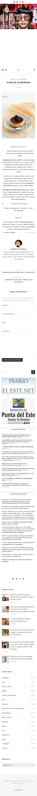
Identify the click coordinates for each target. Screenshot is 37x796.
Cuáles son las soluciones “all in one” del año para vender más (18, 555)
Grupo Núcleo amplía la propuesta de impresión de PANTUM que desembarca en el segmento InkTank (17, 441)
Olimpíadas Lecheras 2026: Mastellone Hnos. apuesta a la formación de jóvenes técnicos (17, 549)
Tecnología (5, 744)
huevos (17, 162)
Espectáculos (6, 713)
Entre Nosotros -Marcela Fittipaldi (13, 708)
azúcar (26, 162)
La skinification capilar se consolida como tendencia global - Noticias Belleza (18, 528)
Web (3, 322)
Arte (3, 682)
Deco (3, 700)
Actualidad (5, 678)
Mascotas (5, 722)
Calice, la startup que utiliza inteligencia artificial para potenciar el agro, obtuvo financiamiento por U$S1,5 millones (16, 501)
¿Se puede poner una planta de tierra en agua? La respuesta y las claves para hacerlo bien (18, 452)
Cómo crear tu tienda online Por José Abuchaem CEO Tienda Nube (18, 543)
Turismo (4, 748)
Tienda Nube (7, 542)
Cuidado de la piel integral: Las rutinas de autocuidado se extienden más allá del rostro (16, 484)
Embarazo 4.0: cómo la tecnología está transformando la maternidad (14, 464)
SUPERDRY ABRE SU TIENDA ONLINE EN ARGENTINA (17, 447)
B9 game (5, 559)
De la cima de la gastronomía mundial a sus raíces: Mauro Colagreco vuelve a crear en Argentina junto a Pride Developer (18, 458)
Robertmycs (6, 554)
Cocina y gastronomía (18, 79)
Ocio (3, 730)
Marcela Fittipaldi (9, 232)
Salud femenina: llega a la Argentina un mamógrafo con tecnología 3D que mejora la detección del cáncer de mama (17, 537)
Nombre (5, 305)
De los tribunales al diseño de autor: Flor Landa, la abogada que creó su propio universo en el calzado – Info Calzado (18, 513)
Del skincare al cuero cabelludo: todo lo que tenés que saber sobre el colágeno (17, 531)
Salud (3, 739)
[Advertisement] (18, 48)
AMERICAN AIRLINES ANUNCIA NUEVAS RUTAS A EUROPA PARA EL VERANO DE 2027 (16, 436)
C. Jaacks (22, 783)
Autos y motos (6, 686)
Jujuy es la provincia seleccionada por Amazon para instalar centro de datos (18, 507)
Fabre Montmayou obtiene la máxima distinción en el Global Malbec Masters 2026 (18, 469)
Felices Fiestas (6, 717)
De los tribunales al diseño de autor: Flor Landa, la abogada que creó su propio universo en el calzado (18, 518)
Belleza (4, 691)
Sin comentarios (30, 232)
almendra (16, 165)
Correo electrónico (8, 314)
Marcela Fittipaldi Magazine (18, 13)
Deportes (5, 704)
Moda (4, 726)
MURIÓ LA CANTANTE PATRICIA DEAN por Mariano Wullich (17, 523)
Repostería (5, 735)
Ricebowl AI (6, 499)
